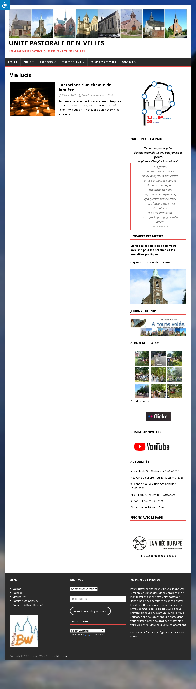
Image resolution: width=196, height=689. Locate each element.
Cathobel (18, 593)
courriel (170, 612)
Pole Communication (93, 95)
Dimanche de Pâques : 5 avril (148, 507)
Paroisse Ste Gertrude (26, 601)
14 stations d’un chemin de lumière (85, 87)
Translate (97, 634)
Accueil (13, 62)
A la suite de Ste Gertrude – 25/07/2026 (154, 471)
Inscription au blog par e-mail (90, 611)
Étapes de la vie (72, 62)
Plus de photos (139, 401)
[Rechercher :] (98, 598)
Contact (127, 62)
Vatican (17, 589)
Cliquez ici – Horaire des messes (150, 262)
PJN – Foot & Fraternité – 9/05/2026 (152, 494)
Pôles (27, 62)
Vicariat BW (19, 597)
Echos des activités (103, 62)
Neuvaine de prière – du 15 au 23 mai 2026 (157, 477)
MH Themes (62, 656)
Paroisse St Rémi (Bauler (27, 605)
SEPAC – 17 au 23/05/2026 (146, 501)
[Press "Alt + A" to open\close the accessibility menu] (5, 5)
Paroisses (46, 62)
